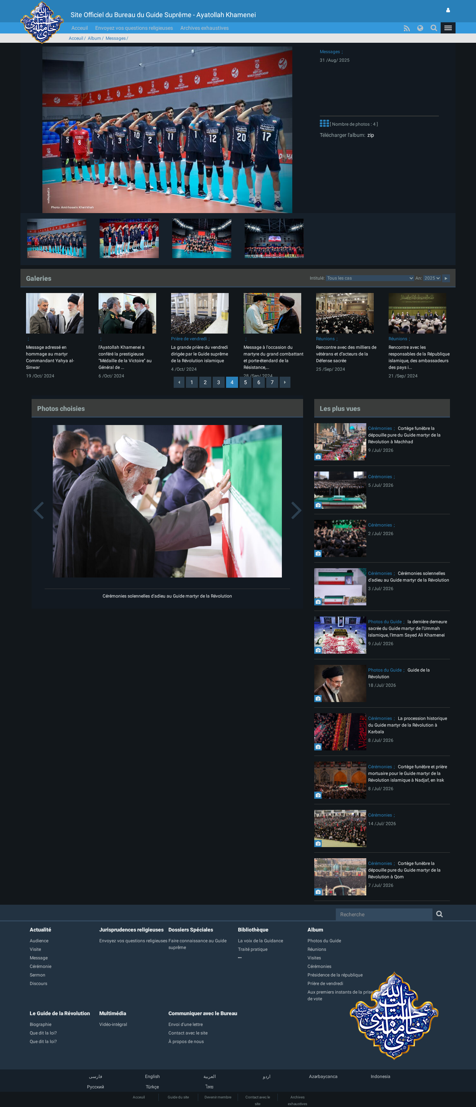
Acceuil (79, 28)
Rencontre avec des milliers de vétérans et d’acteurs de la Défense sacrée (346, 354)
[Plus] (324, 124)
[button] (448, 27)
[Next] (285, 382)
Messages (116, 38)
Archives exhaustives (204, 28)
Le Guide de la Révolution (60, 1013)
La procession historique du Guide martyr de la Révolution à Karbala (407, 725)
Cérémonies (380, 428)
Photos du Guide (385, 621)
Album (94, 38)
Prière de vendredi (189, 338)
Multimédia (112, 1013)
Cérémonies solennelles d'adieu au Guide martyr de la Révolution (167, 596)
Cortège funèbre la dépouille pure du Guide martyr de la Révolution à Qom (404, 870)
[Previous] (179, 382)
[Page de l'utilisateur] (448, 10)
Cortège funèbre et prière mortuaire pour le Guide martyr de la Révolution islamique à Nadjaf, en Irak (407, 773)
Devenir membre (218, 1097)
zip (369, 135)
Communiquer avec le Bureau (202, 1013)
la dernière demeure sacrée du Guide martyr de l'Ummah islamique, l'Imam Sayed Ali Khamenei (407, 628)
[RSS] (407, 27)
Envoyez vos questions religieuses (134, 28)
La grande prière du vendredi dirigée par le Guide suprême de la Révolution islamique (199, 354)
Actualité (40, 930)
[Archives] (273, 958)
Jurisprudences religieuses (131, 930)
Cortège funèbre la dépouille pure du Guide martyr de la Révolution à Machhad (404, 435)
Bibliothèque (253, 930)
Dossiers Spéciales (190, 930)
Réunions (325, 338)
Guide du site (178, 1097)
